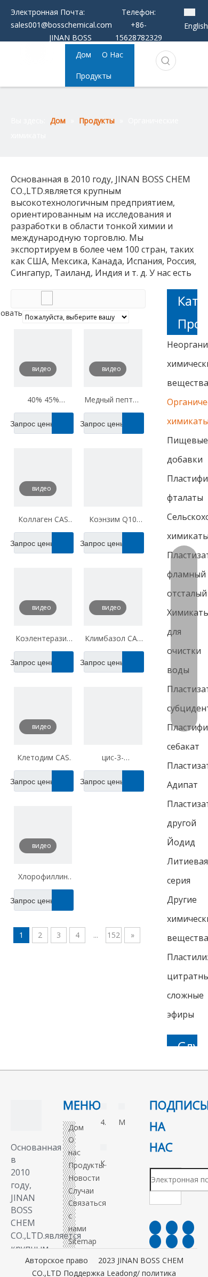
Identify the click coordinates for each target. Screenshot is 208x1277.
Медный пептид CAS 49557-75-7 (112, 400)
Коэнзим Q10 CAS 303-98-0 (113, 520)
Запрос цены (34, 423)
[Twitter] (188, 1227)
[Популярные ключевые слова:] (165, 60)
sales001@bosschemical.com (61, 25)
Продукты (86, 1165)
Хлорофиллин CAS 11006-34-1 (43, 877)
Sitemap (82, 1241)
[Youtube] (155, 1241)
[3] (26, 1115)
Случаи (81, 1191)
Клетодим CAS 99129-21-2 (43, 758)
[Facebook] (155, 1227)
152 (113, 935)
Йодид (181, 842)
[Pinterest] (188, 1241)
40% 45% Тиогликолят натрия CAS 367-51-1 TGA (43, 400)
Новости (84, 1178)
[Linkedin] (172, 1227)
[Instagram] (172, 1241)
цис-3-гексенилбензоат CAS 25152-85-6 (113, 758)
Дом (76, 1127)
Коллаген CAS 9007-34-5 (43, 520)
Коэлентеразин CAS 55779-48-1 (43, 639)
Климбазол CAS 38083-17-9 (113, 639)
